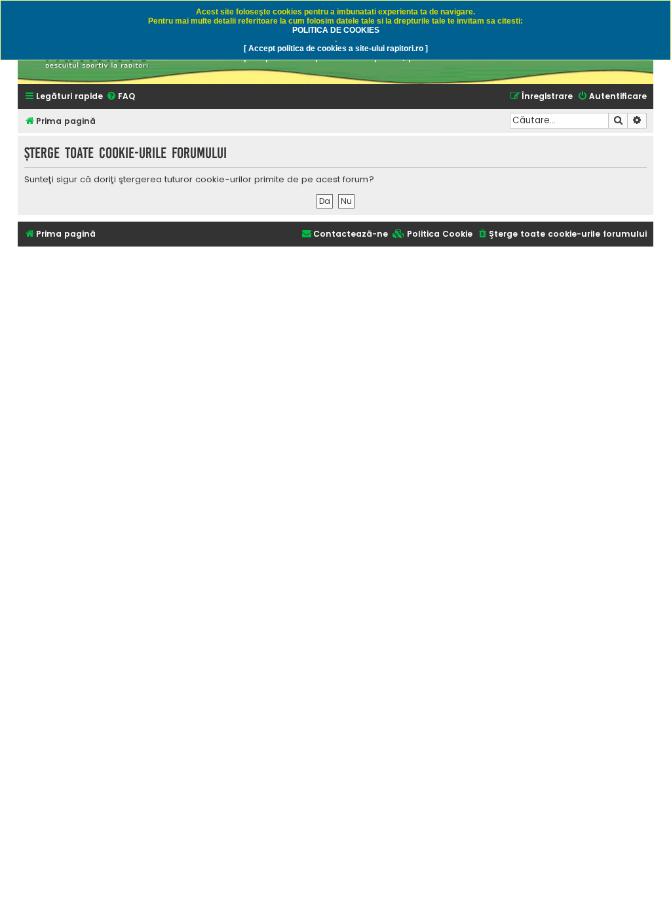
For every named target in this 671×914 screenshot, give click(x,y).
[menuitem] (120, 97)
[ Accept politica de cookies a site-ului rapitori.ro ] (336, 48)
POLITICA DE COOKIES (335, 30)
